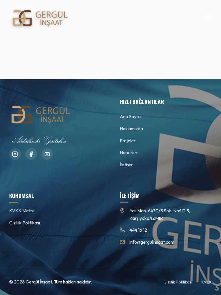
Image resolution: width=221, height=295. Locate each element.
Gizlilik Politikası (24, 223)
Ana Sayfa (130, 116)
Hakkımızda (131, 128)
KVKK (206, 282)
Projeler (128, 140)
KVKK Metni (21, 210)
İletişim (127, 164)
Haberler (129, 152)
